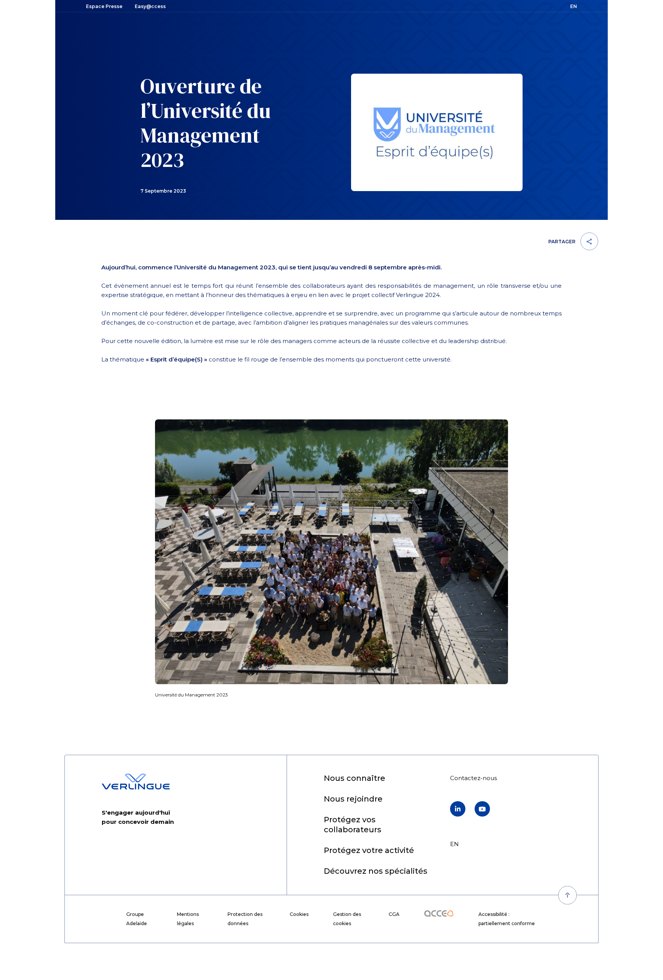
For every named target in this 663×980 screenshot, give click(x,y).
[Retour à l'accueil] (136, 782)
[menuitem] (354, 778)
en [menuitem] (454, 844)
